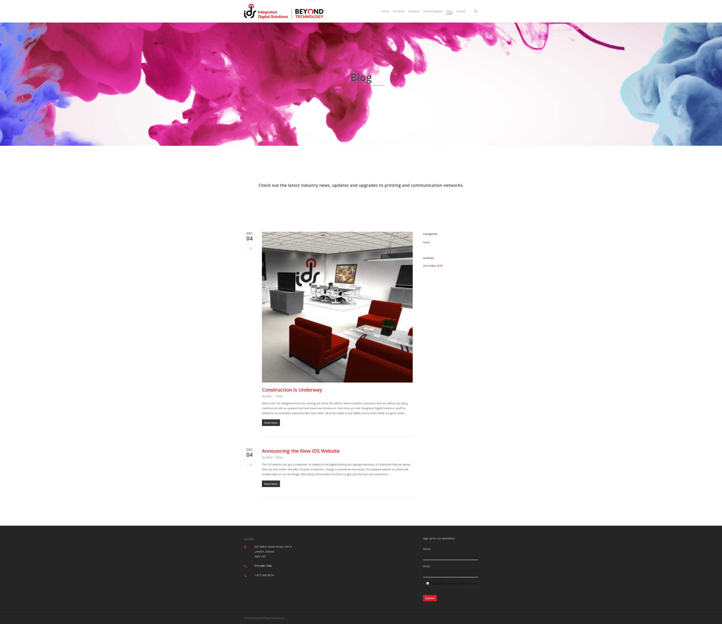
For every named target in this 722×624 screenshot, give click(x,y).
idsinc (269, 396)
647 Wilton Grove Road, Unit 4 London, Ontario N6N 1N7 (272, 551)
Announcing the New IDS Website (301, 450)
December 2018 (433, 265)
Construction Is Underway (292, 389)
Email (426, 566)
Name (427, 549)
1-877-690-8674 (264, 575)
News (279, 396)
